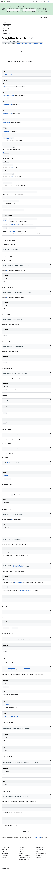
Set (8, 89)
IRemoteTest (27, 43)
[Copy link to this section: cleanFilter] (9, 395)
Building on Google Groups (24, 857)
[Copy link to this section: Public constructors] (17, 240)
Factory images (5, 855)
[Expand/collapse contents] (9, 21)
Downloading (4, 851)
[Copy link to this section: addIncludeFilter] (12, 341)
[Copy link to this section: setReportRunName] (14, 634)
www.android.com (40, 851)
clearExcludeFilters (8, 138)
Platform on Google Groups (24, 855)
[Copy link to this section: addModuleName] (13, 368)
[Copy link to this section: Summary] (10, 67)
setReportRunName (7, 210)
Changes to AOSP (44, 11)
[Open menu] (2, 1)
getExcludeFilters (7, 165)
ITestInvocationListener (25, 192)
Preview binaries (5, 853)
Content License (37, 837)
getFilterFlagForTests (15, 228)
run (4, 192)
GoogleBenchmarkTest (8, 74)
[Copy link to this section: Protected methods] (17, 659)
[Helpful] (49, 17)
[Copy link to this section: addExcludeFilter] (12, 314)
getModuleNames (7, 183)
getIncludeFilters (7, 174)
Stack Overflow (39, 855)
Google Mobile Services (41, 853)
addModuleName (6, 122)
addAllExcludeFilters (8, 86)
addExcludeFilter (7, 104)
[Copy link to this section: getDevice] (9, 457)
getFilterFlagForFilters (16, 224)
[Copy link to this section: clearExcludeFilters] (14, 429)
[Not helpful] (50, 17)
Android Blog (21, 851)
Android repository (5, 847)
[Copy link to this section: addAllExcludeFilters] (14, 260)
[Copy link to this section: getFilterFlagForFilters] (16, 723)
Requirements (4, 849)
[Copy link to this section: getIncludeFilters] (12, 509)
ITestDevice (6, 152)
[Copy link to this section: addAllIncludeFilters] (14, 287)
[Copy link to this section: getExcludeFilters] (13, 485)
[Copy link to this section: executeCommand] (14, 663)
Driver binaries (4, 857)
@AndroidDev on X (22, 849)
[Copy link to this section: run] (4, 560)
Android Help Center (40, 847)
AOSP (3, 17)
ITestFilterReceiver (37, 43)
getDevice (5, 156)
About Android (5, 864)
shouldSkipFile (13, 231)
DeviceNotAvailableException (10, 600)
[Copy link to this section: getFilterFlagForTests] (15, 757)
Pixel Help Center (39, 849)
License (20, 864)
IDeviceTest (20, 43)
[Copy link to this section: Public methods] (14, 256)
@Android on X (22, 847)
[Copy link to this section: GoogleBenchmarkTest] (16, 244)
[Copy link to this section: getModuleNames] (13, 534)
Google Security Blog (23, 853)
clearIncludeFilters (8, 147)
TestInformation (9, 192)
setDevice (5, 201)
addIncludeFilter (7, 113)
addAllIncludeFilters (8, 95)
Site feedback (30, 864)
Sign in (49, 1)
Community (11, 864)
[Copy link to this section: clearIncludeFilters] (13, 443)
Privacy (24, 864)
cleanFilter (6, 131)
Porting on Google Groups (24, 859)
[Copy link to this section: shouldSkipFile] (11, 791)
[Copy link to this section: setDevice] (9, 607)
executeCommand (13, 219)
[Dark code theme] (50, 248)
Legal (16, 864)
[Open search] (34, 1)
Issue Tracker (38, 857)
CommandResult (5, 219)
